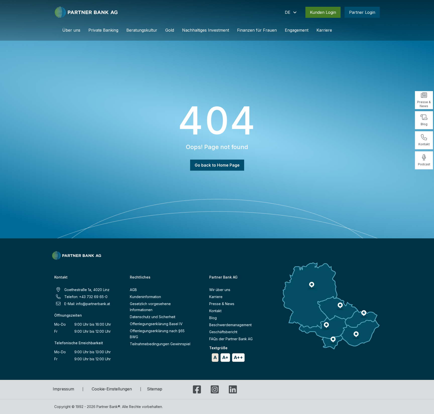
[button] (291, 12)
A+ (225, 357)
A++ (238, 357)
